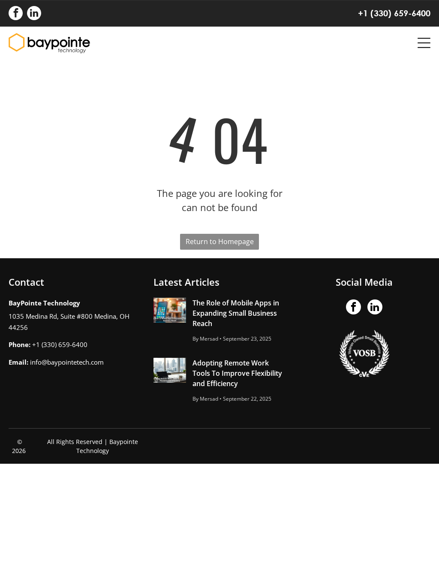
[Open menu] (424, 42)
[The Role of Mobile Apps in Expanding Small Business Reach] (169, 310)
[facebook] (16, 14)
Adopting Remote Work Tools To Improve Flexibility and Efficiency (237, 373)
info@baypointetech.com (67, 362)
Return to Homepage (220, 241)
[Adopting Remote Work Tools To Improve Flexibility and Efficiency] (169, 370)
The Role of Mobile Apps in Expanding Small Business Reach (235, 313)
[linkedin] (34, 14)
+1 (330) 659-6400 (394, 13)
